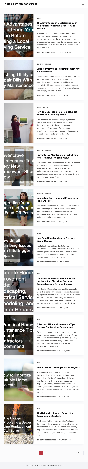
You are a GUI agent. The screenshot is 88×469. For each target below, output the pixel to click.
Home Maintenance (44, 64)
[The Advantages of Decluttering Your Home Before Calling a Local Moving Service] (18, 35)
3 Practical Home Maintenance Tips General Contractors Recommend (56, 325)
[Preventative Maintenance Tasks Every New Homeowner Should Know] (18, 166)
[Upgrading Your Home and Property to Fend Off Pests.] (18, 207)
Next (78, 453)
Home (39, 18)
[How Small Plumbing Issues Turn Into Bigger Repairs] (18, 247)
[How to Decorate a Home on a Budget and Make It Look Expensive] (18, 123)
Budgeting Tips (42, 107)
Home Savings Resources (20, 3)
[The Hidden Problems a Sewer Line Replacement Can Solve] (18, 424)
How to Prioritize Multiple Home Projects (58, 367)
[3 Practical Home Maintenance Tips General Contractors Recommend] (18, 335)
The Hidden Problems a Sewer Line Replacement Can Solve (55, 414)
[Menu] (83, 4)
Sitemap (61, 465)
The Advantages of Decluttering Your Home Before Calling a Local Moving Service (57, 26)
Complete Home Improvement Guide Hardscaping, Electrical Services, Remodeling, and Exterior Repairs (56, 281)
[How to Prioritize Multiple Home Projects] (18, 380)
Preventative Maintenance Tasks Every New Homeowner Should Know (57, 156)
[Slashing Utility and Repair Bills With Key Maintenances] (18, 80)
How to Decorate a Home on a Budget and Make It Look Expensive (57, 113)
